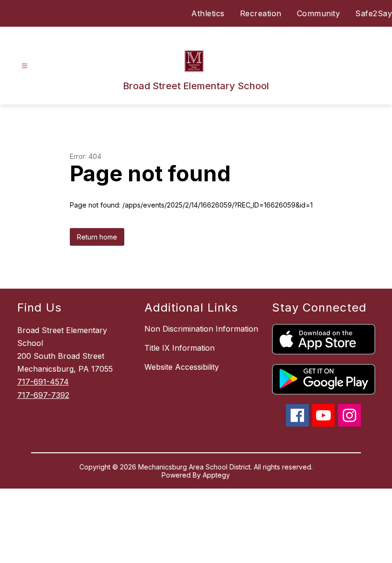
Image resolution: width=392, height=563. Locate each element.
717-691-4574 (43, 381)
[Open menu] (24, 66)
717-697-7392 (43, 395)
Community (318, 13)
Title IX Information (179, 348)
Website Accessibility (181, 367)
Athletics (208, 13)
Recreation (261, 13)
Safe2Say (373, 13)
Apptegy (216, 475)
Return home (97, 237)
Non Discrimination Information (201, 329)
